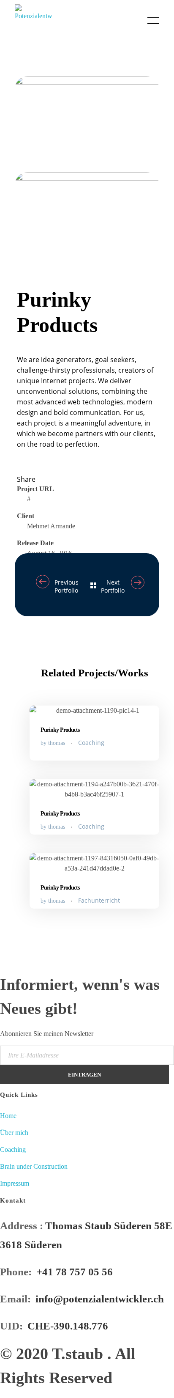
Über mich (14, 1132)
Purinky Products (60, 730)
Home (8, 1115)
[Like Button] (23, 464)
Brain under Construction (34, 1166)
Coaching (91, 743)
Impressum (14, 1183)
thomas (57, 743)
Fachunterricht (99, 900)
